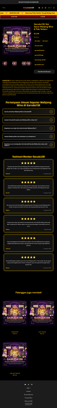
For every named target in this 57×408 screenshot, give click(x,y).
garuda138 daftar (40, 50)
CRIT (31, 404)
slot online (37, 41)
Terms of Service (28, 394)
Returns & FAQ (28, 401)
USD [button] (49, 7)
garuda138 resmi (39, 64)
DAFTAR (14, 17)
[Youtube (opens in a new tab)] (39, 7)
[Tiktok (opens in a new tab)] (42, 7)
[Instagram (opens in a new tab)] (45, 7)
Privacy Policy (28, 398)
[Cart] (54, 7)
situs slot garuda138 (40, 60)
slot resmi (45, 41)
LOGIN (42, 17)
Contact (28, 391)
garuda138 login (39, 55)
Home (3, 7)
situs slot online (39, 45)
